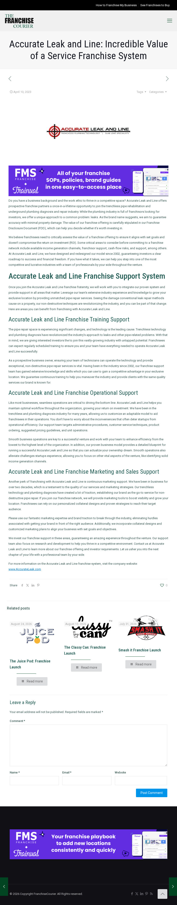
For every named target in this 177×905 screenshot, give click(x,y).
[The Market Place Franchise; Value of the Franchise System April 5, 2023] (4, 886)
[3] (88, 858)
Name (15, 772)
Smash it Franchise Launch (139, 650)
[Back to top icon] (162, 894)
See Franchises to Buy (155, 5)
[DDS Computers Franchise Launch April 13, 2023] (173, 886)
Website (120, 772)
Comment (17, 721)
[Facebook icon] (132, 894)
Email (66, 772)
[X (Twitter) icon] (137, 894)
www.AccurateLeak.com (25, 569)
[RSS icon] (151, 894)
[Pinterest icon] (146, 894)
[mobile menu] (170, 21)
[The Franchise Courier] (19, 20)
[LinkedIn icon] (141, 894)
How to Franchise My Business (116, 5)
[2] (88, 195)
